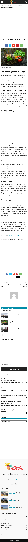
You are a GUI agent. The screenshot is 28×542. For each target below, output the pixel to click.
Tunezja (2, 521)
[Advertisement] (14, 23)
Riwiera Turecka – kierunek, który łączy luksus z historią (13, 410)
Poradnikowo (3, 382)
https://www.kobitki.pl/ (14, 235)
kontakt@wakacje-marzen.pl (19, 479)
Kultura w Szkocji (5, 527)
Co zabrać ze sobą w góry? (14, 492)
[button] (26, 2)
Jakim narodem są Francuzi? (16, 314)
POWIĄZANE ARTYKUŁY (7, 308)
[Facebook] (12, 483)
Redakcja (5, 41)
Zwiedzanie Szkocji (5, 529)
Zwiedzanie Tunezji (5, 532)
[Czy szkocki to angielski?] (4, 329)
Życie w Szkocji (4, 534)
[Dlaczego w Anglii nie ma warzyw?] (4, 322)
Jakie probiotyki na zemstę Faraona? (21, 285)
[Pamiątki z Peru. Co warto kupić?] (4, 500)
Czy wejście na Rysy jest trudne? (6, 285)
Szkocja (2, 7)
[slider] (5, 239)
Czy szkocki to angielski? (15, 328)
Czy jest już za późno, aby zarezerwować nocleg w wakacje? (14, 395)
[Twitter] (16, 483)
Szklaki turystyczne (5, 519)
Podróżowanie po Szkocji (9, 7)
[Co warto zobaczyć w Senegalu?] (4, 507)
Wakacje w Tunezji (5, 523)
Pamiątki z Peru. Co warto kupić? (16, 499)
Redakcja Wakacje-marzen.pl (13, 382)
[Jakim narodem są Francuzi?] (4, 315)
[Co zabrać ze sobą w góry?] (4, 493)
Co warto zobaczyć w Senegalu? (15, 506)
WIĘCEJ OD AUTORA (6, 310)
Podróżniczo (3, 390)
